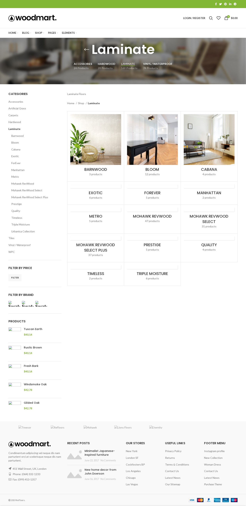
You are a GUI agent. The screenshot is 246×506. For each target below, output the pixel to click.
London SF (132, 457)
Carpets (13, 115)
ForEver (16, 163)
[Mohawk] (41, 304)
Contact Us (172, 471)
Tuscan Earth (33, 329)
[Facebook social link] (216, 4)
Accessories (15, 101)
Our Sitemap (172, 484)
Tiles (11, 238)
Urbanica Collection (23, 231)
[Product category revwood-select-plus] (95, 247)
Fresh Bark (31, 366)
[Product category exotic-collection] (95, 193)
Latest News (172, 477)
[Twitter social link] (220, 4)
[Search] (211, 18)
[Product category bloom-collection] (152, 146)
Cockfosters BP (135, 464)
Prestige (16, 204)
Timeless (16, 217)
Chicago (131, 477)
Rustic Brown (33, 347)
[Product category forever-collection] (152, 193)
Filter (15, 277)
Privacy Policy (173, 451)
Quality (15, 210)
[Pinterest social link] (225, 4)
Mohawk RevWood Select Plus (29, 197)
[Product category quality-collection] (209, 245)
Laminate (14, 128)
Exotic (15, 156)
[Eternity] (14, 304)
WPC (11, 251)
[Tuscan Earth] (14, 333)
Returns (170, 457)
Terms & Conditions (177, 464)
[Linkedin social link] (230, 4)
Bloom (15, 142)
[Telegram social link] (235, 4)
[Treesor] (24, 427)
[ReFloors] (57, 427)
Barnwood (17, 135)
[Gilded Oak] (14, 407)
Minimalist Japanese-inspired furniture (100, 453)
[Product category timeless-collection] (95, 274)
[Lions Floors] (27, 304)
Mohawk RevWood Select (26, 190)
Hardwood (14, 122)
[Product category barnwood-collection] (95, 146)
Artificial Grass (17, 108)
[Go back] (86, 49)
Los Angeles (133, 471)
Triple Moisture (20, 224)
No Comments (108, 460)
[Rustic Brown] (14, 352)
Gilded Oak (32, 403)
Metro (15, 176)
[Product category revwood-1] (152, 216)
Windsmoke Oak (35, 384)
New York (131, 451)
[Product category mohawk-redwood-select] (209, 219)
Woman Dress (212, 464)
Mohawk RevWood (22, 183)
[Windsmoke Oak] (14, 389)
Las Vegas (132, 484)
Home (71, 103)
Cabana (15, 149)
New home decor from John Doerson (100, 471)
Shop (81, 103)
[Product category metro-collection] (95, 216)
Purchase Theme (213, 484)
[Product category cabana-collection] (209, 146)
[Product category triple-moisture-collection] (152, 274)
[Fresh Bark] (14, 370)
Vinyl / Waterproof (19, 245)
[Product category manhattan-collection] (209, 193)
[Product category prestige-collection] (152, 245)
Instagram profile (214, 451)
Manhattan (18, 170)
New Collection (213, 457)
